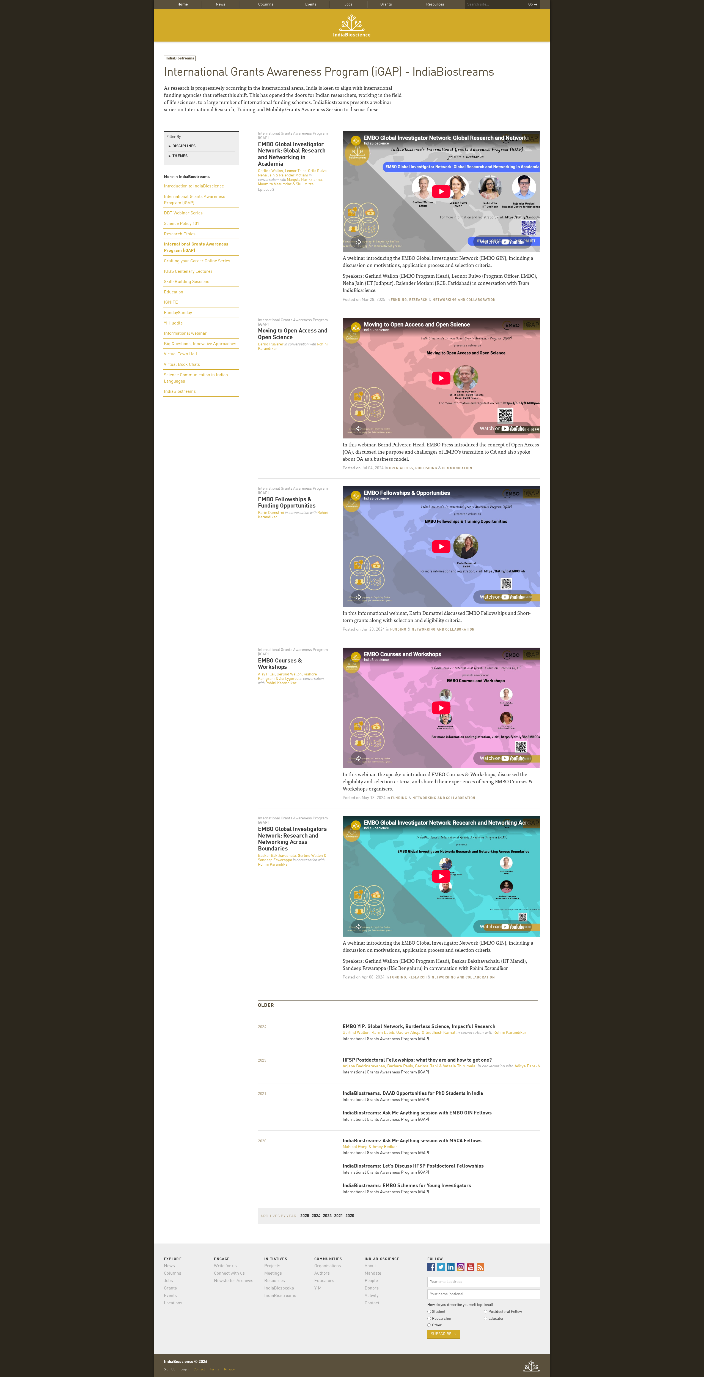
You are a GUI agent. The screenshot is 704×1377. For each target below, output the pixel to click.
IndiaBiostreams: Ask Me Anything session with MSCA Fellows (412, 1141)
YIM (317, 1288)
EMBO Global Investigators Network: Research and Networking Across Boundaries (292, 839)
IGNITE (171, 302)
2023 (327, 1216)
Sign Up (169, 1369)
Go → (532, 4)
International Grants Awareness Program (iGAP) (194, 200)
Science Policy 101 (181, 224)
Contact (372, 1303)
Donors (372, 1288)
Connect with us (229, 1273)
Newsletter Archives (233, 1281)
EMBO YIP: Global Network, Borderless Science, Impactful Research (419, 1026)
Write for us (225, 1266)
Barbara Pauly (400, 1066)
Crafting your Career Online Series (197, 261)
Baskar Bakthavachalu (277, 856)
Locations (173, 1303)
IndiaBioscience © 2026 (185, 1362)
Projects (272, 1266)
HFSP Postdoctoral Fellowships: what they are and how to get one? (417, 1060)
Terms (214, 1369)
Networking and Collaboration (464, 300)
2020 (349, 1216)
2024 (316, 1216)
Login (184, 1369)
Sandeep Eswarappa (275, 860)
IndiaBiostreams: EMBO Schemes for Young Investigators (407, 1186)
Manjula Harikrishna (304, 180)
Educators (324, 1281)
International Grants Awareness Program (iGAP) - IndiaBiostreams (329, 72)
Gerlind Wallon (270, 171)
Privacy (229, 1369)
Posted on (364, 300)
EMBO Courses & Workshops (280, 664)
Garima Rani (426, 1066)
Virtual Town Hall (180, 354)
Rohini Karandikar (280, 683)
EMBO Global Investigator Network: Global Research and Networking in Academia (292, 154)
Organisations (327, 1266)
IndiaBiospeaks (279, 1288)
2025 (304, 1216)
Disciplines (182, 146)
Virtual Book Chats (182, 364)
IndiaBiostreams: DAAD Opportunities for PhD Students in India (413, 1093)
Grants (386, 4)
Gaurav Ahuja (408, 1033)
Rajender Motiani (293, 175)
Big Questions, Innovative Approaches (200, 344)
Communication (457, 468)
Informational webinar (185, 333)
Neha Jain (266, 175)
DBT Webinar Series (183, 213)
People (371, 1281)
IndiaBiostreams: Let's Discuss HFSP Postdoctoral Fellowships (413, 1166)
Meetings (273, 1273)
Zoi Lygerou (289, 679)
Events (311, 4)
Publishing (426, 468)
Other (437, 1325)
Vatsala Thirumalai (460, 1066)
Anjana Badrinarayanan (364, 1066)
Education (173, 292)
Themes (178, 156)
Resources (435, 4)
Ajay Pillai (266, 674)
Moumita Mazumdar (275, 184)
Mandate (373, 1273)
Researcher (442, 1319)
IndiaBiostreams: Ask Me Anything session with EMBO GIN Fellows (417, 1113)
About (370, 1266)
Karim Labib (383, 1033)
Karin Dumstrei (271, 513)
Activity (371, 1296)
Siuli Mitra (305, 184)
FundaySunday (178, 313)
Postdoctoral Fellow (505, 1312)
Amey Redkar (385, 1147)
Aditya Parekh (527, 1066)
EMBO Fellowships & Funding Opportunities (287, 503)
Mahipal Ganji (355, 1147)
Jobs (349, 4)
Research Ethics (180, 234)
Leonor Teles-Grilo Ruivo (305, 171)
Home (182, 4)
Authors (322, 1273)
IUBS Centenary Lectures (188, 271)
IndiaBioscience (352, 25)
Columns (265, 4)
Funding (399, 300)
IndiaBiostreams (180, 58)
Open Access (401, 468)
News (220, 4)
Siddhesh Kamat (440, 1033)
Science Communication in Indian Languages (196, 378)
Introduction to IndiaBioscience (194, 186)
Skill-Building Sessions (186, 282)
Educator (496, 1319)
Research (418, 300)
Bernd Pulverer (271, 344)
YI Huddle (173, 323)
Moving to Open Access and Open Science (293, 334)
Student (439, 1312)
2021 (338, 1216)
